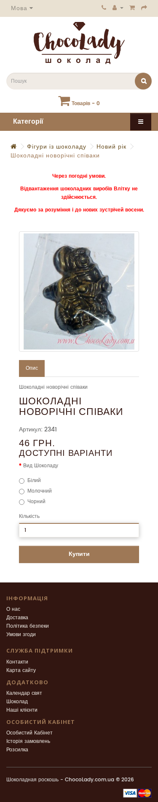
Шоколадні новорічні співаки (55, 155)
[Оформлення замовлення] (144, 7)
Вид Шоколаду (40, 466)
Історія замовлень (28, 741)
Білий (34, 481)
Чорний (36, 502)
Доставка (17, 618)
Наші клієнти (21, 710)
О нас (13, 609)
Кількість (29, 516)
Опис (32, 368)
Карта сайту (21, 671)
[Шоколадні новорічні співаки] (79, 291)
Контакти (17, 662)
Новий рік (111, 147)
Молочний (39, 491)
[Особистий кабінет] (117, 7)
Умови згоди (21, 635)
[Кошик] (132, 7)
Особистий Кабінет (29, 733)
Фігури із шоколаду (56, 147)
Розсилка (17, 750)
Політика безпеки (27, 626)
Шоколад (17, 702)
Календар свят (24, 693)
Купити (79, 554)
